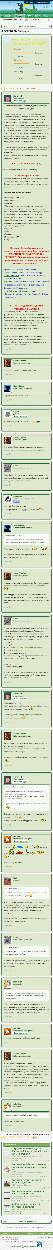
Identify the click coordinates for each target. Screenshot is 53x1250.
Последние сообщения (29, 20)
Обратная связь (33, 1234)
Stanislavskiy (19, 386)
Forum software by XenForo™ (12, 1237)
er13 (13, 1185)
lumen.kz (8, 282)
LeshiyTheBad (19, 361)
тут (5, 187)
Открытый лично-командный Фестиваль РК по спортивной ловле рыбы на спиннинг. (29, 1151)
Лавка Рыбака (11, 275)
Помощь (43, 1234)
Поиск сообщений (10, 20)
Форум (19, 16)
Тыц (38, 421)
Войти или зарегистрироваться (37, 2)
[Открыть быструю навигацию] (50, 26)
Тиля (13, 1156)
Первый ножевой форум (16, 291)
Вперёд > (33, 88)
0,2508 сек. (15, 1241)
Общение (27, 1185)
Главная (7, 16)
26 (28, 88)
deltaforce (17, 496)
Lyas (15, 465)
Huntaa (16, 836)
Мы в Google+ (16, 1246)
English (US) (5, 1234)
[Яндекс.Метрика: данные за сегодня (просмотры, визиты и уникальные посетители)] (29, 1246)
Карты (38, 16)
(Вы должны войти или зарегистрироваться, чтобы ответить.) (29, 1134)
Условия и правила (45, 1237)
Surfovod (17, 96)
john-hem (17, 982)
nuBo (13, 1209)
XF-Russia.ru (13, 1239)
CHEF (13, 1172)
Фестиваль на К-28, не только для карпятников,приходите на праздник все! (29, 1167)
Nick (15, 878)
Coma (16, 411)
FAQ (29, 16)
